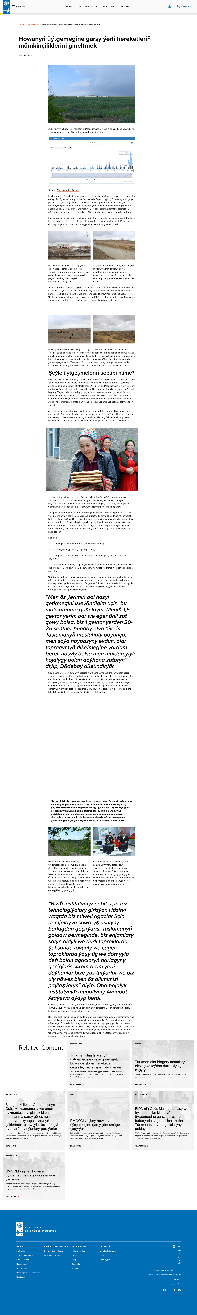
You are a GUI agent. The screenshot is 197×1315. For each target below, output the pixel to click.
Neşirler (75, 1255)
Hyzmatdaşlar (21, 1268)
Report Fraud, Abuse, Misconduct (167, 1270)
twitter (169, 1290)
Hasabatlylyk (21, 1277)
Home (22, 24)
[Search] (179, 1255)
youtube (179, 1290)
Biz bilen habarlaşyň (108, 1251)
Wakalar (75, 1268)
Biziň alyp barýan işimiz (88, 6)
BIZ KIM (69, 6)
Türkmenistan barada (24, 1255)
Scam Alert (176, 1279)
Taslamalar (76, 1264)
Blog (74, 1259)
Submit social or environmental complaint (164, 1274)
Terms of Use (175, 1284)
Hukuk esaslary (22, 1264)
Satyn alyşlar (105, 1259)
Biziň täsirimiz (109, 6)
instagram (164, 1290)
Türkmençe (186, 6)
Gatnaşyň (125, 6)
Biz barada (20, 1251)
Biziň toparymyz (22, 1259)
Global (169, 6)
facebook (174, 1290)
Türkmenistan (19, 6)
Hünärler (103, 1255)
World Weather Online (68, 190)
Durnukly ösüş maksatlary (54, 1251)
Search (174, 6)
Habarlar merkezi (79, 1251)
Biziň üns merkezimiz (52, 1255)
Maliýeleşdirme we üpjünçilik (28, 1273)
